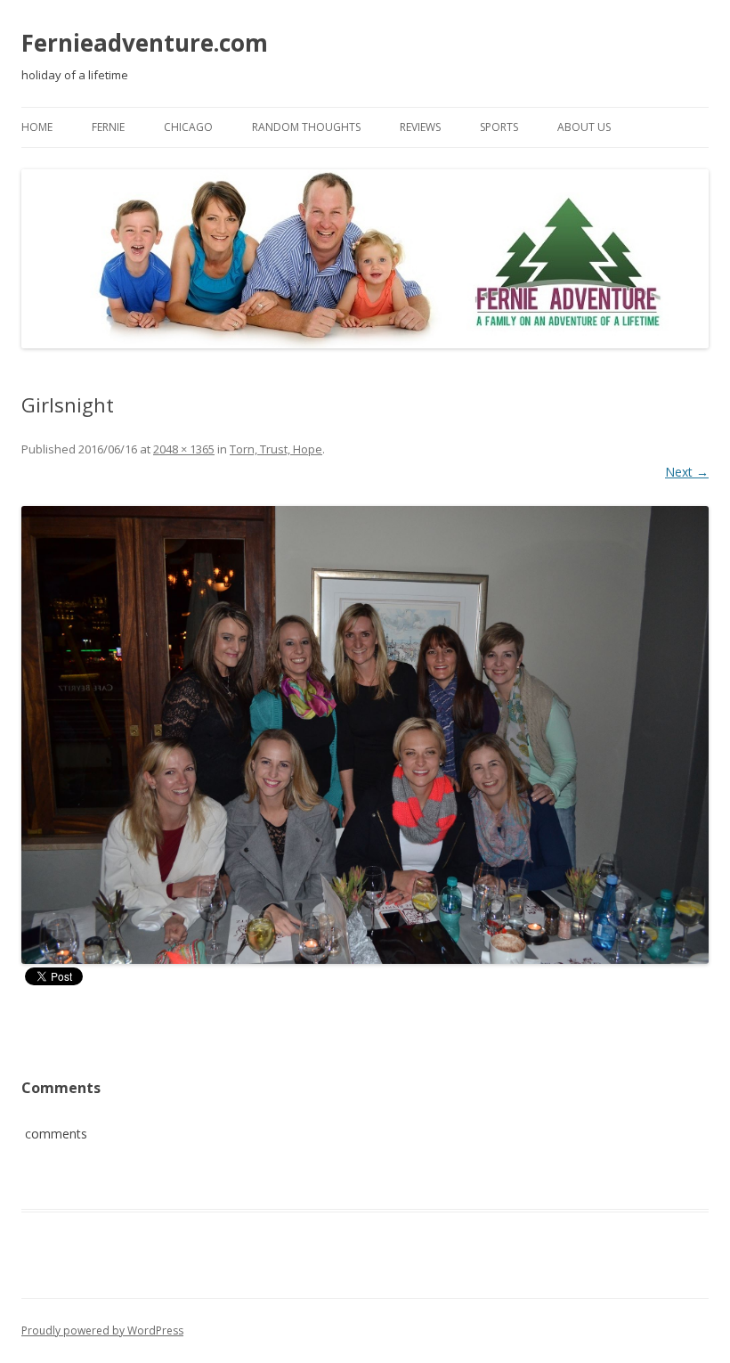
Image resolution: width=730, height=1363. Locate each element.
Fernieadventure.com (144, 43)
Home (37, 127)
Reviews (420, 127)
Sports (499, 127)
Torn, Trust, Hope (276, 449)
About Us (584, 127)
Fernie (108, 127)
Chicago (188, 127)
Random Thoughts (306, 127)
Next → (687, 471)
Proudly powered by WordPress (102, 1330)
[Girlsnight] (365, 735)
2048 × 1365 (184, 449)
